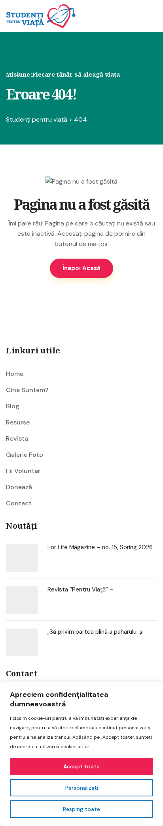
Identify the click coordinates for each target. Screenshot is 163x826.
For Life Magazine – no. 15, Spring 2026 (100, 547)
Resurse (18, 422)
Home (14, 374)
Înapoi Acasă (81, 268)
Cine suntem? (27, 390)
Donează (19, 487)
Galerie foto (24, 455)
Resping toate (81, 809)
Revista (17, 438)
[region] (81, 753)
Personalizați (81, 787)
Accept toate (81, 766)
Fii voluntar (23, 471)
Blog (12, 406)
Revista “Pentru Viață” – (80, 589)
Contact (19, 503)
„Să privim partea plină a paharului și (95, 632)
